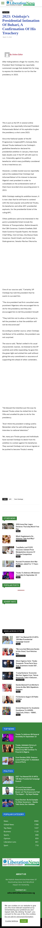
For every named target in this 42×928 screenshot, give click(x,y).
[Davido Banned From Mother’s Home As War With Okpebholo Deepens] (7, 688)
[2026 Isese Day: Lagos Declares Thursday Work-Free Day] (8, 526)
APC (10, 499)
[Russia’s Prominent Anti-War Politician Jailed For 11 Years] (8, 564)
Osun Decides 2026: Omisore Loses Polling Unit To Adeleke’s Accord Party (27, 760)
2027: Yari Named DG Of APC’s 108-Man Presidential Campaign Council (27, 639)
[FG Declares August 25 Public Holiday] (8, 699)
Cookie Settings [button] (11, 921)
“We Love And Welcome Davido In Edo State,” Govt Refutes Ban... (27, 651)
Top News (6, 12)
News (18, 531)
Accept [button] (23, 921)
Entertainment (21, 656)
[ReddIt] (26, 42)
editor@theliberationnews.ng (21, 893)
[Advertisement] (21, 100)
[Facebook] (20, 42)
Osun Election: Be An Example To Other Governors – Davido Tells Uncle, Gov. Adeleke (26, 802)
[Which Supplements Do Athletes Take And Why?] (6, 539)
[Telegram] (10, 42)
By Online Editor (16, 54)
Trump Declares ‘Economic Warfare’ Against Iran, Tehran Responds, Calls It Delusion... (27, 675)
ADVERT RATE (10, 602)
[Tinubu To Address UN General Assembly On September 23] (8, 575)
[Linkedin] (31, 42)
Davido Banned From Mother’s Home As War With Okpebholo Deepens (27, 687)
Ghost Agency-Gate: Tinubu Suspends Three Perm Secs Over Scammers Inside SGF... (27, 663)
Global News (20, 679)
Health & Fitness (21, 540)
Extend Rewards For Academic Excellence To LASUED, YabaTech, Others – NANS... (27, 710)
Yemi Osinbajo (18, 499)
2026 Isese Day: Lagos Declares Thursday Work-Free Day (27, 526)
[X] (15, 42)
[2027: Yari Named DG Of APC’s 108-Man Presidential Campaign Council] (7, 640)
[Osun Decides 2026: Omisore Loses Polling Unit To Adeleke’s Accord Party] (8, 761)
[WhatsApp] (4, 42)
